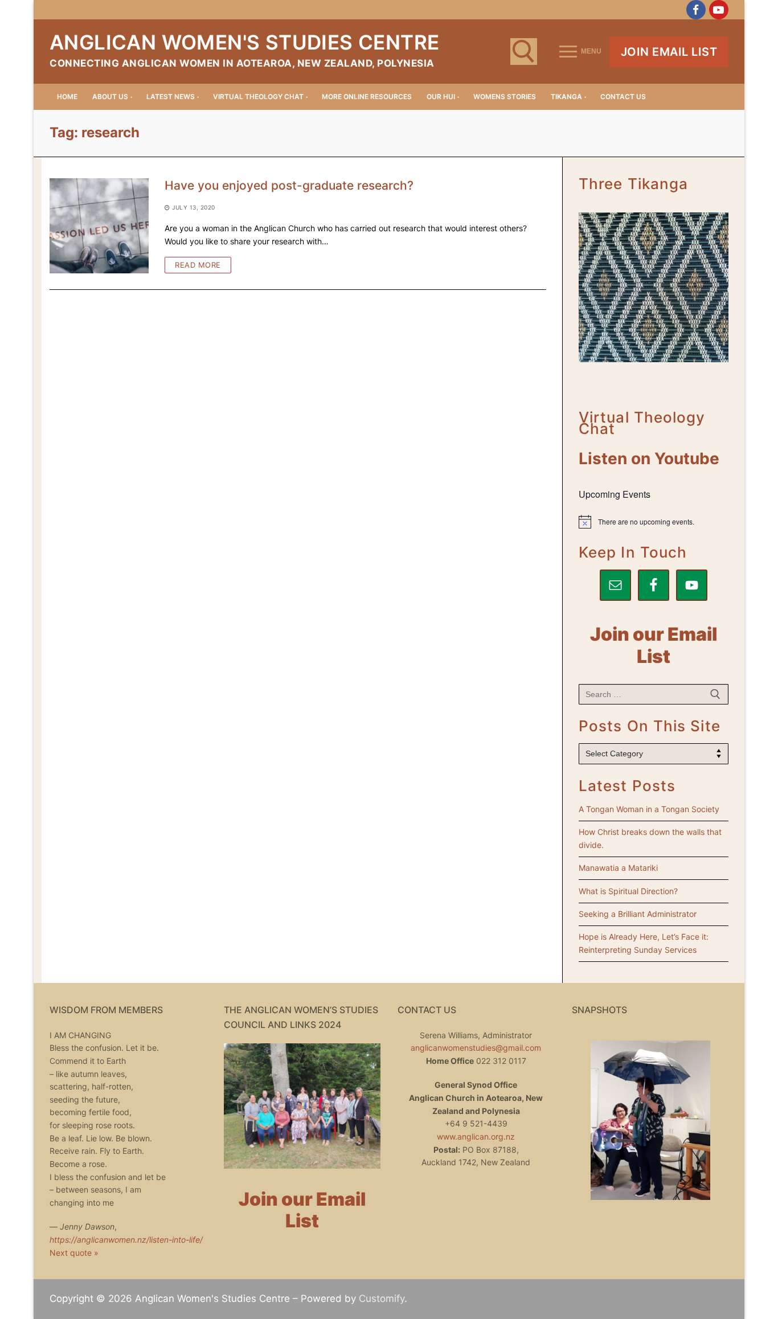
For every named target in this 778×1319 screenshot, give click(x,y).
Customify (381, 1298)
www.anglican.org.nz (476, 1136)
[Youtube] (718, 9)
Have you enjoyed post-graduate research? (289, 185)
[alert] (653, 522)
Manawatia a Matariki (618, 867)
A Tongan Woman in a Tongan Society (649, 809)
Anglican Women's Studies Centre (244, 42)
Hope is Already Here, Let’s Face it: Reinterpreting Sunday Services (644, 943)
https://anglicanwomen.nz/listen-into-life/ (126, 1239)
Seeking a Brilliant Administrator (638, 914)
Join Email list (669, 52)
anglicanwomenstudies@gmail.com (476, 1047)
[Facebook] (696, 9)
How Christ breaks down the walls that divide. (650, 838)
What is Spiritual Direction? (628, 891)
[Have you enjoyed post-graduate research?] (99, 225)
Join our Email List (653, 645)
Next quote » (74, 1252)
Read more (198, 264)
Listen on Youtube (649, 458)
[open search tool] (523, 51)
